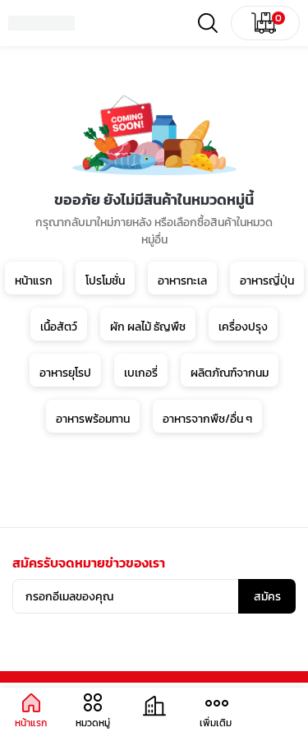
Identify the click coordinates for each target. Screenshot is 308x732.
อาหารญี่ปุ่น (267, 281)
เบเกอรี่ (141, 373)
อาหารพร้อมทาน (93, 419)
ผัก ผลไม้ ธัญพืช (148, 327)
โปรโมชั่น (105, 281)
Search (208, 23)
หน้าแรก (34, 281)
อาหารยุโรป (65, 373)
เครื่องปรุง (243, 327)
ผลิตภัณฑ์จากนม (230, 373)
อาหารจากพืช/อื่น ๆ (207, 419)
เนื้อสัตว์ (58, 327)
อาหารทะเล (182, 281)
